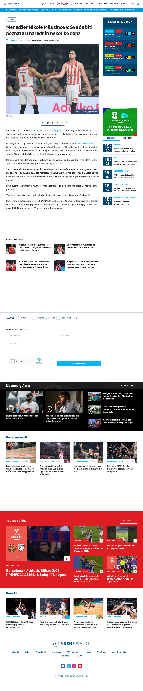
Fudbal (51, 4)
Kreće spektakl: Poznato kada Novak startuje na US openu (125, 163)
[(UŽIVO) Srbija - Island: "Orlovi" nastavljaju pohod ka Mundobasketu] (21, 608)
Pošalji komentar (79, 363)
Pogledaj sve (127, 386)
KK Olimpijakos (26, 318)
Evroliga (11, 19)
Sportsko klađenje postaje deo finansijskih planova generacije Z (118, 421)
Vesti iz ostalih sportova (126, 198)
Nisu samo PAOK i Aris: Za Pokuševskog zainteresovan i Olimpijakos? (120, 469)
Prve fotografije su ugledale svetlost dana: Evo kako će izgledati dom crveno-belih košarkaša (52, 470)
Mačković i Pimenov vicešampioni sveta (122, 203)
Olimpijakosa (59, 130)
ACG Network (72, 652)
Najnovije (43, 4)
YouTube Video (16, 521)
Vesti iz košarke (13, 617)
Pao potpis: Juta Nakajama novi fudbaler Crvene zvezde (125, 189)
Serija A (117, 144)
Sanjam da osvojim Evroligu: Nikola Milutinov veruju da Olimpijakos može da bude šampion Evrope (82, 264)
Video (106, 4)
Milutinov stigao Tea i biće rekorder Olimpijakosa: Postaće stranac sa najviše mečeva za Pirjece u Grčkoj (34, 264)
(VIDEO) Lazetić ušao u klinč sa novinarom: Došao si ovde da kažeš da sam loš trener (66, 10)
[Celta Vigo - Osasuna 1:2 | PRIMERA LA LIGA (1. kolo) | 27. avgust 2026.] (122, 564)
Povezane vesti (14, 239)
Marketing (65, 656)
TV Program (78, 4)
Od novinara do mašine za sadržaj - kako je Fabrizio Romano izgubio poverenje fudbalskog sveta (63, 419)
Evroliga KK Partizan (116, 461)
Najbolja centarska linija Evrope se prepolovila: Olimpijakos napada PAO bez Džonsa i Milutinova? (35, 248)
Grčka (52, 318)
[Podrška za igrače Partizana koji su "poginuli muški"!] (122, 534)
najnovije (15, 652)
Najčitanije (128, 138)
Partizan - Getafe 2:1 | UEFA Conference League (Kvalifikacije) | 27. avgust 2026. (88, 548)
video (27, 652)
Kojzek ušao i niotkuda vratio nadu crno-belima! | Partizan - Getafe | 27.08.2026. (87, 579)
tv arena (61, 676)
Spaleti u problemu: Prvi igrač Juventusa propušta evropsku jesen (124, 149)
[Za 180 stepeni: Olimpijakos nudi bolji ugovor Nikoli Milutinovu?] (59, 249)
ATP (115, 158)
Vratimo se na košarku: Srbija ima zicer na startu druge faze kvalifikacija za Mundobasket (122, 625)
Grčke (36, 130)
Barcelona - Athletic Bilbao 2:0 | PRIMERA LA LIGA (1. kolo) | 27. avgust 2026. (36, 573)
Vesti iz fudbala (121, 171)
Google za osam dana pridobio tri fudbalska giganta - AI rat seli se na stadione (118, 396)
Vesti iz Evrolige (13, 461)
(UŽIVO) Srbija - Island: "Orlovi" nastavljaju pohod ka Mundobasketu (20, 625)
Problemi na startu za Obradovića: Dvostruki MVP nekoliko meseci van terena (86, 625)
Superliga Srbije (121, 184)
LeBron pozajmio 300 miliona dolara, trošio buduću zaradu (22, 417)
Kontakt (79, 656)
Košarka (41, 318)
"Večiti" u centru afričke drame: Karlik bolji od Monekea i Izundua (54, 623)
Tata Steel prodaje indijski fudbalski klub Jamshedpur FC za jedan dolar (118, 409)
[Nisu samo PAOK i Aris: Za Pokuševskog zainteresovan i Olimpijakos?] (122, 452)
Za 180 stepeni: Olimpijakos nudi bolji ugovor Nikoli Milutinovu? (81, 246)
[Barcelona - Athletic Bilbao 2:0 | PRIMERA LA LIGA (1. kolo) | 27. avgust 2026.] (38, 543)
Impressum (56, 652)
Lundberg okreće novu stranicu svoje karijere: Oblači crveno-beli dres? (88, 469)
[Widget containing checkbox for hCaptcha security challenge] (26, 361)
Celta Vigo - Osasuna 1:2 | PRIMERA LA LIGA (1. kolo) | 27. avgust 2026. (120, 579)
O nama (87, 652)
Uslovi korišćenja (119, 652)
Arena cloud (113, 4)
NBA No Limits (89, 4)
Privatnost (101, 652)
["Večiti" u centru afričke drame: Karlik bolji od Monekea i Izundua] (54, 608)
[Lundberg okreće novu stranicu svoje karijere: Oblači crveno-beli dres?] (88, 452)
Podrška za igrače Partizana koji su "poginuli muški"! (121, 547)
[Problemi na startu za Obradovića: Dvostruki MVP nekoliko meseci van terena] (88, 608)
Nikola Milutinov (86, 143)
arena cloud (41, 652)
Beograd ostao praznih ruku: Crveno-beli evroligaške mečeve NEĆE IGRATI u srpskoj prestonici (20, 469)
